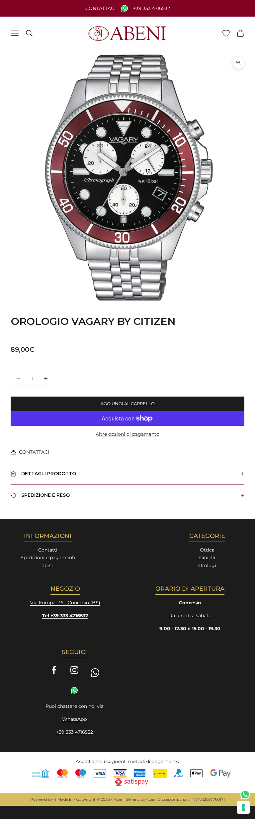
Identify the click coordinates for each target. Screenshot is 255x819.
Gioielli (207, 557)
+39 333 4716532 (151, 8)
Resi (48, 565)
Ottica (207, 550)
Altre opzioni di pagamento (127, 434)
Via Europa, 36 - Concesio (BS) (65, 603)
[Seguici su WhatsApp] (95, 673)
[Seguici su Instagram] (74, 670)
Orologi (207, 565)
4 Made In (63, 799)
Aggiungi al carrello (128, 403)
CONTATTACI (34, 452)
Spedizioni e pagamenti (48, 557)
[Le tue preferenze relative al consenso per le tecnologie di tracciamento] (243, 807)
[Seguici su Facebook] (54, 670)
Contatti (47, 550)
